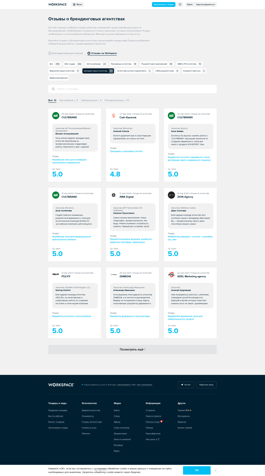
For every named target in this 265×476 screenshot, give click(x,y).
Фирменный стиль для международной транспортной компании (71, 238)
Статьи (117, 416)
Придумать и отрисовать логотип (126, 151)
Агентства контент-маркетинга (133, 71)
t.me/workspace (123, 385)
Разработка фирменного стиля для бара (130, 316)
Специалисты (88, 416)
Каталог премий (185, 428)
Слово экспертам (121, 428)
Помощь (149, 428)
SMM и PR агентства (189, 64)
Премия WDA (184, 410)
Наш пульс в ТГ (153, 439)
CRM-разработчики (166, 71)
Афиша (117, 422)
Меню (78, 4)
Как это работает (55, 416)
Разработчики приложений (156, 64)
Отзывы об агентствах (92, 422)
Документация (120, 433)
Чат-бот (187, 385)
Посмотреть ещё (132, 349)
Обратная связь (206, 385)
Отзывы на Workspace (103, 53)
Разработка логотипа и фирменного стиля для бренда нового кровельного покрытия (189, 158)
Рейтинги (86, 433)
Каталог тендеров (56, 422)
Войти (190, 4)
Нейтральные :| (91, 100)
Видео (117, 451)
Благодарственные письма (67, 53)
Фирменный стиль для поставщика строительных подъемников (69, 161)
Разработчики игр (193, 71)
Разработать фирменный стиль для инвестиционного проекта (185, 317)
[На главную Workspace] (61, 384)
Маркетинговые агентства (64, 71)
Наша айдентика (153, 433)
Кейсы (117, 410)
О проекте (150, 410)
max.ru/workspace (144, 385)
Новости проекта (153, 416)
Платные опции (153, 422)
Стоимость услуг (89, 428)
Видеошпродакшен (59, 78)
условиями (100, 468)
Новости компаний (122, 439)
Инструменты (184, 416)
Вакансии (182, 422)
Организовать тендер (164, 4)
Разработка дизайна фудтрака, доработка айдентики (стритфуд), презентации (131, 240)
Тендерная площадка (57, 410)
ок (197, 470)
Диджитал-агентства (91, 410)
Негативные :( (68, 100)
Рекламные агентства (123, 64)
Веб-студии (73, 64)
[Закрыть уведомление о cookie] (215, 470)
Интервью (118, 445)
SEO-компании (96, 64)
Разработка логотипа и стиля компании (71, 316)
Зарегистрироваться (205, 4)
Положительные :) (116, 100)
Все (54, 64)
